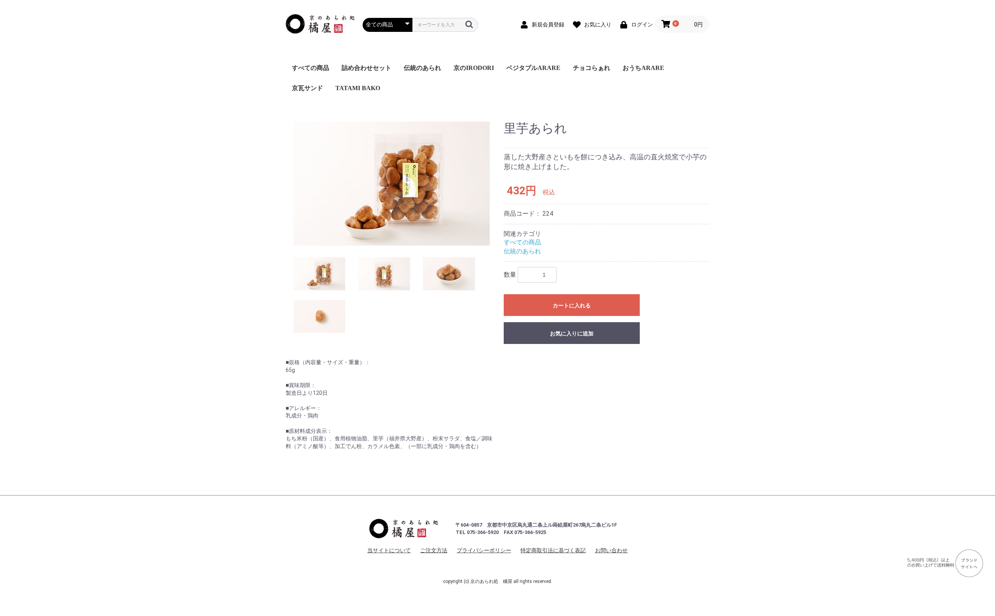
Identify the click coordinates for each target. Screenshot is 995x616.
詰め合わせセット (366, 68)
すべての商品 (310, 68)
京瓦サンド (307, 88)
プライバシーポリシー (484, 550)
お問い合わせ (611, 550)
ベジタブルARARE (533, 68)
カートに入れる (572, 305)
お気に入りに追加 (572, 333)
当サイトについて (389, 550)
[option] (391, 184)
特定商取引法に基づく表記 (553, 550)
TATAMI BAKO (357, 88)
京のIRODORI (474, 68)
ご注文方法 (433, 550)
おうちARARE (643, 68)
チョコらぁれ (591, 68)
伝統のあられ (422, 68)
